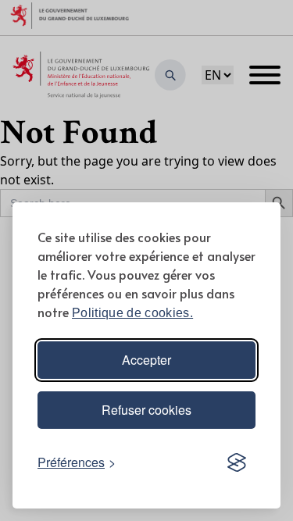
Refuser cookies (146, 410)
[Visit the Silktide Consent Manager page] (236, 462)
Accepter (146, 360)
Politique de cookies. (132, 312)
